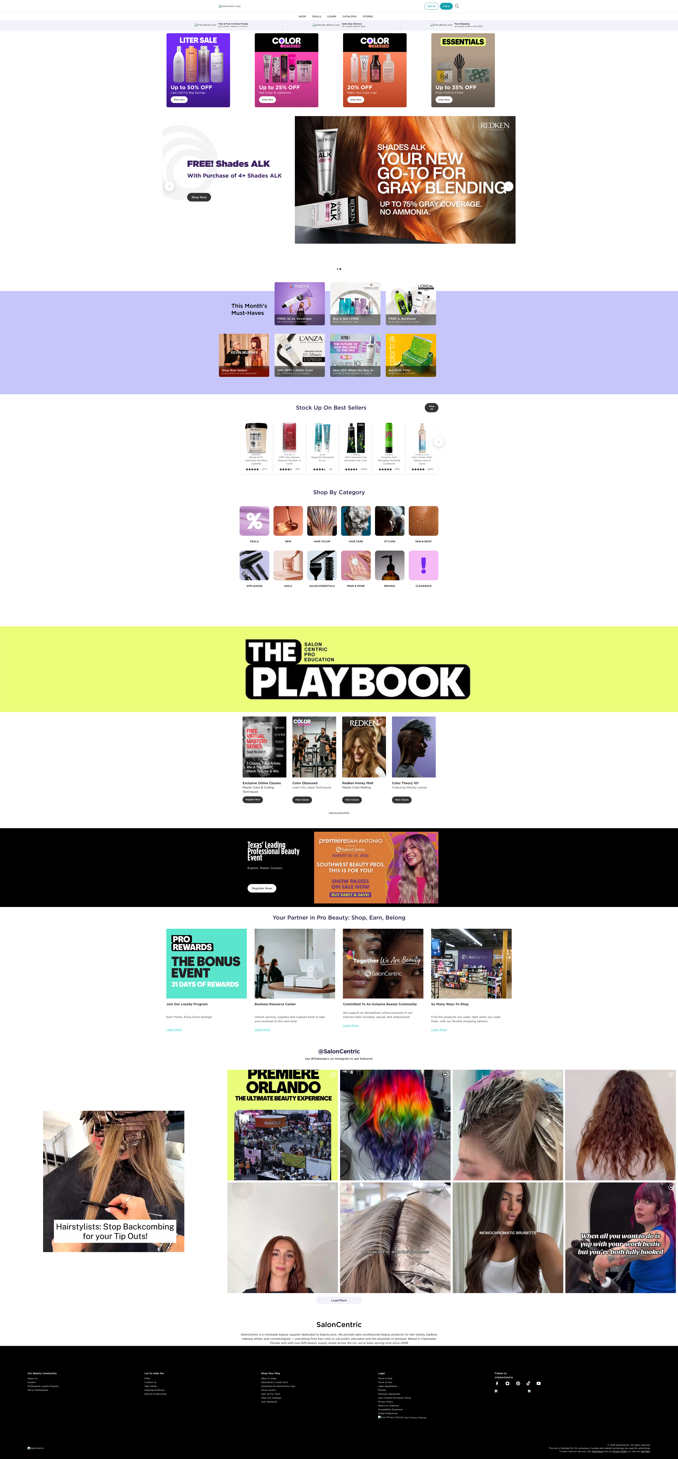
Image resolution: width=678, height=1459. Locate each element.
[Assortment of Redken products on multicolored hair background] (405, 180)
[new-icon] (288, 521)
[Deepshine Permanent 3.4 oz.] (322, 438)
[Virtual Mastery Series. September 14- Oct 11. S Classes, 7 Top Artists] (264, 747)
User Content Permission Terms (394, 1397)
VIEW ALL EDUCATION (339, 813)
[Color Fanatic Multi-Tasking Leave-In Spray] (422, 438)
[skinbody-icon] (423, 521)
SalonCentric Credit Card (274, 1382)
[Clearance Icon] (423, 565)
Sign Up (431, 6)
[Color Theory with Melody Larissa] (414, 747)
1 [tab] (337, 269)
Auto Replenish (269, 1401)
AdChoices (597, 1451)
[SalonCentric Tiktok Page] (528, 1383)
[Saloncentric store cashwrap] (471, 964)
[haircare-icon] (356, 521)
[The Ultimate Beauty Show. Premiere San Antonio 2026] (376, 868)
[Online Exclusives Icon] (390, 565)
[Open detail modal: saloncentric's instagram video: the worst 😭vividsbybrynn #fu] (620, 1237)
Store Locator (268, 1390)
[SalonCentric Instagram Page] (507, 1383)
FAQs (147, 1378)
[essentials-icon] (322, 565)
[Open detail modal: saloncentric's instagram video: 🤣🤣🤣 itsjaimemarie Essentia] (395, 1237)
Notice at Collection (388, 1405)
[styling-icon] (390, 521)
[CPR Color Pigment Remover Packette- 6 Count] (289, 438)
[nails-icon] (288, 565)
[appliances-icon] (254, 565)
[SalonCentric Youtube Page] (538, 1383)
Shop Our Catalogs (271, 1397)
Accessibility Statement (390, 1409)
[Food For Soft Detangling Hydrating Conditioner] (389, 438)
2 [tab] (340, 269)
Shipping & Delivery (154, 1390)
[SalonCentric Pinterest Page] (518, 1383)
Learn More (174, 1029)
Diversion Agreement (389, 1394)
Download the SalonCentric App (278, 1386)
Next (508, 186)
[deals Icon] (254, 521)
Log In (446, 6)
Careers (32, 1382)
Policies (382, 1390)
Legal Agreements (387, 1386)
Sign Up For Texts (270, 1394)
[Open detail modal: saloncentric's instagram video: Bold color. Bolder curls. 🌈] (395, 1125)
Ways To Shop (268, 1378)
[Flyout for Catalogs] (349, 18)
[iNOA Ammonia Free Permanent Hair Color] (355, 438)
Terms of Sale (385, 1378)
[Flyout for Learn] (331, 18)
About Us (32, 1378)
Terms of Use (385, 1382)
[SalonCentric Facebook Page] (497, 1383)
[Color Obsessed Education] (314, 747)
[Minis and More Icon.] (356, 565)
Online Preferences (388, 1413)
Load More (331, 1301)
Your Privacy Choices (414, 1417)
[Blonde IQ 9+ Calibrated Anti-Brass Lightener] (256, 438)
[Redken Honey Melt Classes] (364, 747)
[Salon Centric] (230, 6)
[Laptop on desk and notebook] (295, 964)
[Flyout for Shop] (302, 18)
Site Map (645, 1451)
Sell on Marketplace (38, 1390)
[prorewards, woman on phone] (206, 964)
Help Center (150, 1386)
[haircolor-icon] (322, 521)
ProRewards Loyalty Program (43, 1386)
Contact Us (150, 1382)
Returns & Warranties (155, 1394)
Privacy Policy (385, 1401)
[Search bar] (457, 6)
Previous (169, 186)
